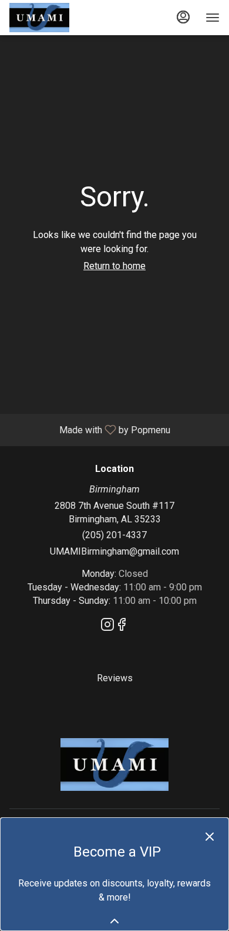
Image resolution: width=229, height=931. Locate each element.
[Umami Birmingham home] (62, 17)
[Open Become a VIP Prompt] (114, 921)
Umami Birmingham (114, 764)
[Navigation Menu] (212, 18)
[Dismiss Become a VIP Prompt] (210, 837)
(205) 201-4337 (114, 535)
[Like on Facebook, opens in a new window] (121, 627)
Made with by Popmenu (89, 429)
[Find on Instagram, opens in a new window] (107, 627)
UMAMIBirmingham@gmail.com (114, 551)
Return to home (114, 265)
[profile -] (183, 17)
